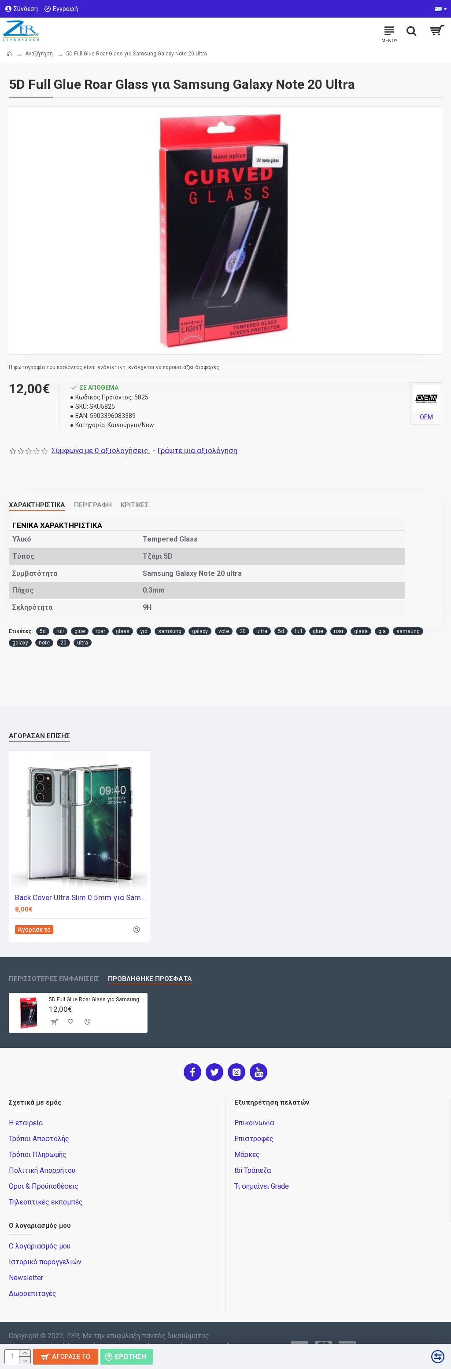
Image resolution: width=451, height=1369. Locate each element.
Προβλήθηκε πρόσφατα (150, 979)
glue (79, 631)
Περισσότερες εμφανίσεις (54, 979)
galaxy (200, 631)
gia (382, 631)
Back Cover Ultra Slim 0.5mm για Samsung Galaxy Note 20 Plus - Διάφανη (81, 897)
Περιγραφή (93, 505)
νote (223, 631)
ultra (261, 631)
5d (43, 631)
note (44, 643)
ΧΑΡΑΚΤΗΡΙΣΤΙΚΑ (37, 505)
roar (100, 631)
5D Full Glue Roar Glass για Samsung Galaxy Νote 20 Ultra (96, 999)
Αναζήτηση (39, 54)
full (60, 631)
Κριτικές (135, 505)
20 (243, 631)
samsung (169, 631)
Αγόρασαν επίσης (39, 736)
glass (122, 631)
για (144, 631)
